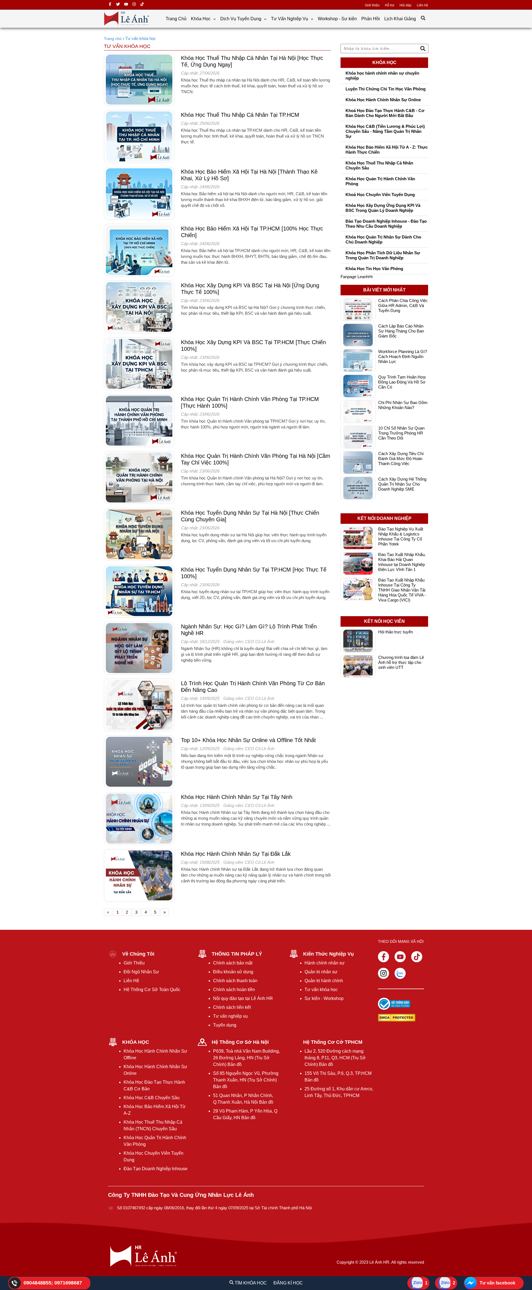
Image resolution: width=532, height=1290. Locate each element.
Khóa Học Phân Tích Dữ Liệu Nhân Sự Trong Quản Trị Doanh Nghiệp (383, 255)
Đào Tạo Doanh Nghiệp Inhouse (156, 1168)
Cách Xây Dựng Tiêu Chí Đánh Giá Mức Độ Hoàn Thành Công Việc (401, 458)
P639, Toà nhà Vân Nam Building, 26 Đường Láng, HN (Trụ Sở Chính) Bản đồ (246, 1058)
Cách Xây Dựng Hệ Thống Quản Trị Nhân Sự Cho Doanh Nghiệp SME (402, 484)
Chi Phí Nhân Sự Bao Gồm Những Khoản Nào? (403, 405)
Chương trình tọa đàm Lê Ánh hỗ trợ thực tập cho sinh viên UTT (401, 662)
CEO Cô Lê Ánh (259, 641)
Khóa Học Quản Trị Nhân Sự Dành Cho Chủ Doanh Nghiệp (383, 239)
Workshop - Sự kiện (337, 18)
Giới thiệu (372, 5)
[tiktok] (142, 5)
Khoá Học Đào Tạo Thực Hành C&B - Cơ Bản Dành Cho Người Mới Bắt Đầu (385, 113)
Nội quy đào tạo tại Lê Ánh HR (243, 998)
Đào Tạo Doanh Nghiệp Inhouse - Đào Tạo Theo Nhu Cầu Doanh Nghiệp (386, 223)
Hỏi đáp (405, 5)
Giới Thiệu (134, 963)
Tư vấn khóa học (321, 989)
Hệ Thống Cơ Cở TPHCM (332, 1042)
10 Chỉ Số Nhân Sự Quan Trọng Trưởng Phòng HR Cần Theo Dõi (401, 433)
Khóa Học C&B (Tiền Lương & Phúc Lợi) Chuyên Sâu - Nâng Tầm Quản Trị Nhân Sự (385, 131)
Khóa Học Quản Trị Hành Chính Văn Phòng (380, 181)
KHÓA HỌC (135, 1042)
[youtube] (126, 5)
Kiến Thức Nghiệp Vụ (328, 954)
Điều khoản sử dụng (233, 971)
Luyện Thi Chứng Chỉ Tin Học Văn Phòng (386, 89)
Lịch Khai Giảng (400, 18)
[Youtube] (400, 956)
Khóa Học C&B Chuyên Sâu (152, 1097)
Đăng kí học (288, 1283)
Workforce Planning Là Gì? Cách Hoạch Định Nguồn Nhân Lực (402, 356)
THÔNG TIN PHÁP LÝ (237, 954)
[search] (423, 18)
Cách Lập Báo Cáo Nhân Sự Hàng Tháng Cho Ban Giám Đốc (401, 331)
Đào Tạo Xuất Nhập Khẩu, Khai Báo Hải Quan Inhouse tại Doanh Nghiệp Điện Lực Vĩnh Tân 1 (402, 562)
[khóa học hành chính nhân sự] (127, 25)
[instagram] (134, 5)
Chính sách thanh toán (235, 980)
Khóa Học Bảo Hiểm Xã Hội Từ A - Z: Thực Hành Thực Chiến (387, 149)
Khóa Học (201, 18)
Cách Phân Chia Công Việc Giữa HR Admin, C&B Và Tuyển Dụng (403, 305)
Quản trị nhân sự (321, 971)
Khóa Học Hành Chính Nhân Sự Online (383, 99)
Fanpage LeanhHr (357, 276)
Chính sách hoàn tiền (234, 989)
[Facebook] (110, 5)
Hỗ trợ (389, 5)
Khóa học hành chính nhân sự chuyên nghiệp (382, 75)
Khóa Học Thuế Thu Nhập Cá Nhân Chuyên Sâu (379, 165)
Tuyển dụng (224, 1025)
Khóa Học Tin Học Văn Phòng (374, 268)
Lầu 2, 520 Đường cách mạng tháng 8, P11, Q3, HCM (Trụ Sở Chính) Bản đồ (335, 1058)
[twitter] (118, 5)
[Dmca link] (394, 1018)
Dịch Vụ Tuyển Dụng (241, 18)
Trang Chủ (176, 18)
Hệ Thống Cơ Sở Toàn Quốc (152, 989)
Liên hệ (422, 5)
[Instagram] (383, 973)
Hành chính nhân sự (325, 963)
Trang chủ (113, 38)
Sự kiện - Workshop (324, 998)
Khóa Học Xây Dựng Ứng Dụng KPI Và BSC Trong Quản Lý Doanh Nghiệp (383, 208)
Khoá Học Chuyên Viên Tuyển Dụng (380, 194)
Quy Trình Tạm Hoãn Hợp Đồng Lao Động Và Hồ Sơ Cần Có (402, 382)
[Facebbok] (383, 956)
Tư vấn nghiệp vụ (230, 1016)
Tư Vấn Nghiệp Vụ (290, 18)
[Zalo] (400, 973)
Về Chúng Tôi (138, 954)
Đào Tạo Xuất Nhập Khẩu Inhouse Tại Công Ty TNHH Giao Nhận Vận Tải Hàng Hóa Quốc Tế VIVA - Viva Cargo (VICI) (402, 590)
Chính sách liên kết (232, 1007)
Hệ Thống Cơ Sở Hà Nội (240, 1042)
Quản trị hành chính (324, 980)
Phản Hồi (370, 18)
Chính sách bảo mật (232, 963)
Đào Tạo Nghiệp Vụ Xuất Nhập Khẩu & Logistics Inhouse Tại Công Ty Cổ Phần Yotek (400, 536)
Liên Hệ (131, 980)
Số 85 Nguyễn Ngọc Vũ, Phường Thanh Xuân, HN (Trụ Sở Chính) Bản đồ (245, 1080)
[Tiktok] (416, 956)
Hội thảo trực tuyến (395, 631)
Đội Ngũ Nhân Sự (141, 971)
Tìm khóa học (250, 1283)
